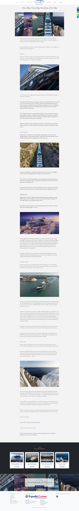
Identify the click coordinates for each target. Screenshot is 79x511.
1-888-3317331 (43, 503)
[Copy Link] (78, 15)
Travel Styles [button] (29, 2)
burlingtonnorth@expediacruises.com (63, 493)
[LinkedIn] (78, 12)
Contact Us (61, 2)
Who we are (12, 493)
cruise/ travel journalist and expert (33, 422)
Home (17, 2)
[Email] (78, 13)
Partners (12, 496)
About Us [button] (22, 2)
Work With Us (39, 486)
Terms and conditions (14, 501)
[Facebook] (78, 8)
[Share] (78, 17)
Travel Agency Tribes (44, 507)
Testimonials (12, 497)
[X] (78, 10)
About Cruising (13, 500)
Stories (54, 2)
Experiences (49, 2)
